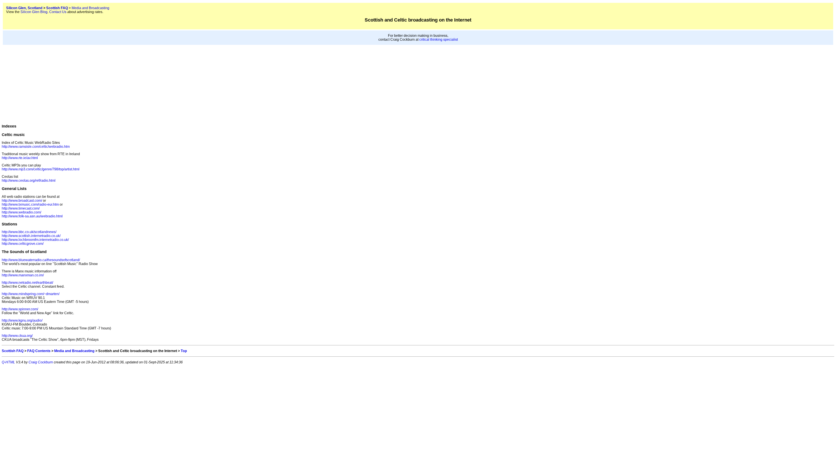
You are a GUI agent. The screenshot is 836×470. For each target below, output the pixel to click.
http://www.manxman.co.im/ (23, 275)
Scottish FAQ (57, 8)
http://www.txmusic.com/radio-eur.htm (30, 204)
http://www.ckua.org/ (17, 335)
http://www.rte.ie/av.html (20, 158)
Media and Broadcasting (90, 8)
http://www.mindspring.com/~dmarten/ (30, 294)
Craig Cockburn (41, 362)
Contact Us (57, 12)
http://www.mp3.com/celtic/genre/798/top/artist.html (40, 169)
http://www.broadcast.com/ (22, 200)
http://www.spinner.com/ (20, 309)
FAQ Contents (39, 351)
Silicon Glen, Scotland (24, 8)
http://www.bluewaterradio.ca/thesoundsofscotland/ (41, 260)
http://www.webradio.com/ (21, 212)
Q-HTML (8, 362)
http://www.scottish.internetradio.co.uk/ (31, 236)
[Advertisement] (418, 79)
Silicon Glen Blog (33, 12)
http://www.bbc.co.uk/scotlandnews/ (29, 232)
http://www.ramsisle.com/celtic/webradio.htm (36, 146)
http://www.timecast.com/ (21, 208)
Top (184, 351)
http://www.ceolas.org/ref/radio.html (29, 180)
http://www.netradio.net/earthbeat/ (27, 282)
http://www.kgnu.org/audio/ (22, 320)
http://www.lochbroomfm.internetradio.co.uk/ (35, 240)
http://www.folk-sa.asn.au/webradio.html (32, 216)
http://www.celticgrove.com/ (23, 243)
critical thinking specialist (438, 39)
